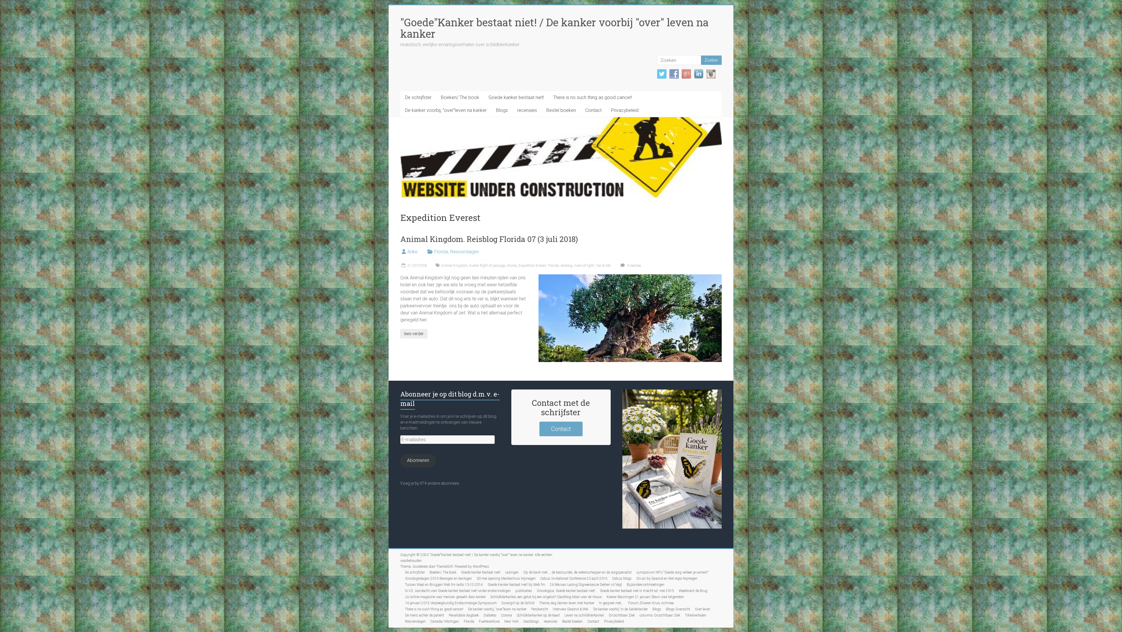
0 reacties (633, 266)
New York (511, 621)
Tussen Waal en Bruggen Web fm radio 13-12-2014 (444, 585)
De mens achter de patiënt (424, 615)
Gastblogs (531, 621)
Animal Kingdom (454, 266)
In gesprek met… (611, 603)
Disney (512, 266)
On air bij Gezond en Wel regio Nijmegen (666, 578)
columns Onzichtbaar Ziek (660, 615)
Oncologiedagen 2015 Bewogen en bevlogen (438, 578)
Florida (441, 251)
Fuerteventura (489, 621)
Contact (593, 110)
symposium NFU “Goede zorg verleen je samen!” (672, 572)
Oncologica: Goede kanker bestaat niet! (566, 591)
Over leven (702, 609)
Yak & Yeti (603, 266)
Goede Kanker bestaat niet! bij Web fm (516, 585)
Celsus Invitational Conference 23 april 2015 (573, 578)
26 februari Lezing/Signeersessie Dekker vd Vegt (586, 585)
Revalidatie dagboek (464, 615)
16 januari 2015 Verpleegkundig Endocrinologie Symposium (451, 603)
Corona (506, 615)
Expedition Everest (532, 266)
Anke (412, 251)
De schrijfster (418, 97)
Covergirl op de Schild (517, 603)
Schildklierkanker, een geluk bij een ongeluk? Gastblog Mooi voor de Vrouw (546, 597)
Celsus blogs (622, 578)
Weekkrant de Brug (693, 591)
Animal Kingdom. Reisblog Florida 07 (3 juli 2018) (489, 239)
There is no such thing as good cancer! (592, 97)
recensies (527, 110)
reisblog (566, 266)
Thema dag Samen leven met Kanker (566, 603)
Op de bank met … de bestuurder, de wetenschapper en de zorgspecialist (577, 572)
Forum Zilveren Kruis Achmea (651, 603)
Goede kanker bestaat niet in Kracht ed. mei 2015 (637, 591)
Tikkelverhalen (695, 615)
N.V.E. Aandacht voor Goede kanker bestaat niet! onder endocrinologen (458, 591)
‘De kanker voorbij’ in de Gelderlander (620, 609)
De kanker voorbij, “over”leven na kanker (446, 110)
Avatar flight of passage (487, 266)
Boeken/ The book (460, 97)
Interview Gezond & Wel (570, 609)
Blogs (502, 110)
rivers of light (584, 266)
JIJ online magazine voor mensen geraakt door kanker (445, 597)
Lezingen (512, 572)
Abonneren (418, 460)
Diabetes (490, 615)
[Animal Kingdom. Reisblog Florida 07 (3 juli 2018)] (630, 277)
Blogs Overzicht (678, 609)
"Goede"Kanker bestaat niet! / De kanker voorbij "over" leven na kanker (554, 28)
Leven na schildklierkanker (584, 615)
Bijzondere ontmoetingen (645, 585)
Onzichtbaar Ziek (622, 615)
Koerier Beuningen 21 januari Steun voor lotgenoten (645, 597)
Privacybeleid (624, 110)
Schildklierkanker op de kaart (538, 615)
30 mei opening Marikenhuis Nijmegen (506, 578)
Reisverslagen (464, 251)
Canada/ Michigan (444, 621)
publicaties (523, 591)
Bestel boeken (561, 110)
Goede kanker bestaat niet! (516, 97)
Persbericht (539, 609)
